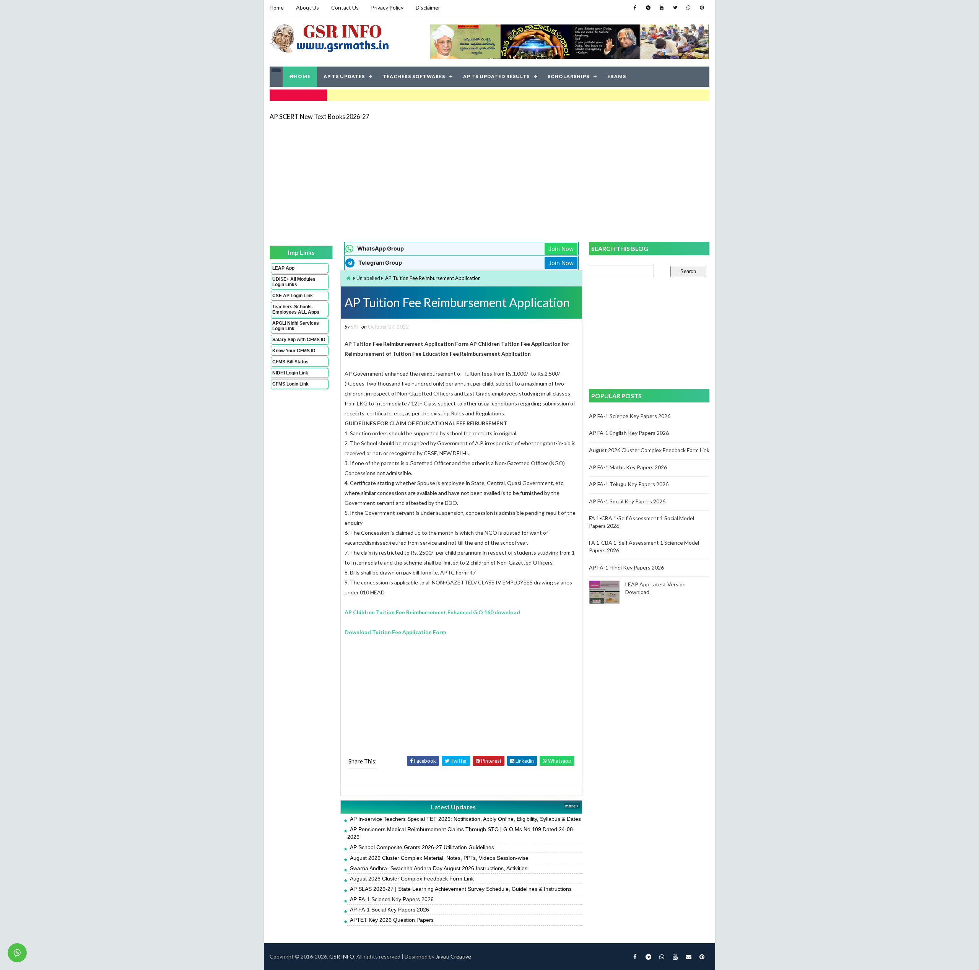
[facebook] (635, 7)
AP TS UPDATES (344, 76)
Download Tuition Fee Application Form (395, 632)
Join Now (561, 248)
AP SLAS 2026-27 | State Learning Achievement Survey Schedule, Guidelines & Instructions (461, 889)
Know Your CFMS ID (293, 350)
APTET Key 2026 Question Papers (392, 920)
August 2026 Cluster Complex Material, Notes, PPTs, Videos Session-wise (439, 858)
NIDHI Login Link (290, 373)
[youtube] (661, 7)
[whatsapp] (688, 7)
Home (277, 7)
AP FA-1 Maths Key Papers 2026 (628, 467)
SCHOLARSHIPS (568, 76)
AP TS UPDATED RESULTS (496, 76)
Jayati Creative (453, 956)
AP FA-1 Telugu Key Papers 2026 (628, 484)
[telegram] (648, 7)
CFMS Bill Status (290, 362)
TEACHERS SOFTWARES (414, 76)
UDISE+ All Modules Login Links (293, 282)
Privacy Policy (387, 7)
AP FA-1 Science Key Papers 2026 (392, 899)
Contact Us (345, 7)
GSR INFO (341, 956)
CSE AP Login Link (292, 295)
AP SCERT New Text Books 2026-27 (319, 116)
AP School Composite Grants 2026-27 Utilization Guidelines (422, 847)
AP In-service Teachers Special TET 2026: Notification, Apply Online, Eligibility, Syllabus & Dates (465, 819)
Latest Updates (453, 807)
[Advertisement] (489, 180)
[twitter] (675, 7)
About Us (307, 7)
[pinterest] (701, 7)
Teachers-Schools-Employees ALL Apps (295, 309)
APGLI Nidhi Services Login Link (295, 326)
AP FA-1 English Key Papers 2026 (629, 433)
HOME (302, 76)
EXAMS (616, 76)
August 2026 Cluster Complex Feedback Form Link (412, 879)
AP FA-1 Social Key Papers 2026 (389, 910)
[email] (688, 956)
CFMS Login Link (290, 384)
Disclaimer (428, 7)
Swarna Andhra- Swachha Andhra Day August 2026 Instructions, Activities (438, 868)
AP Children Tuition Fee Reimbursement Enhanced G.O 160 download (432, 612)
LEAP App (283, 268)
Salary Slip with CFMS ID (298, 339)
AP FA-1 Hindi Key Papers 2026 (626, 567)
